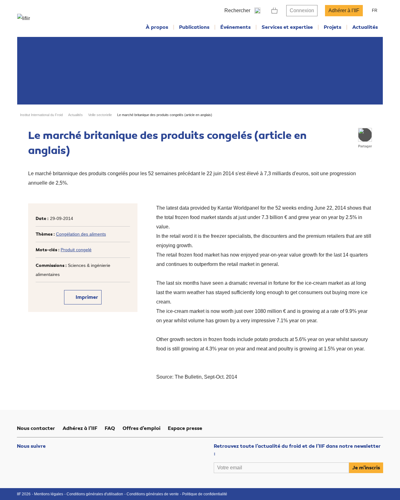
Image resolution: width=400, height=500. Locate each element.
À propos (157, 27)
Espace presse (185, 428)
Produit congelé (76, 249)
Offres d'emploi (141, 428)
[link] (274, 11)
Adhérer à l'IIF (343, 10)
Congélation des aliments (81, 234)
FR (374, 10)
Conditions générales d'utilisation (95, 494)
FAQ (110, 428)
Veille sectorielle (100, 115)
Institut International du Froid (41, 115)
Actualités (365, 27)
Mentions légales (48, 494)
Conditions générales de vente (153, 494)
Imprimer (86, 297)
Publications (194, 27)
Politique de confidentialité (204, 494)
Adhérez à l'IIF (79, 428)
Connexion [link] (302, 10)
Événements (235, 27)
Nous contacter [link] (36, 428)
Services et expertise (287, 27)
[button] (365, 135)
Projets (332, 27)
